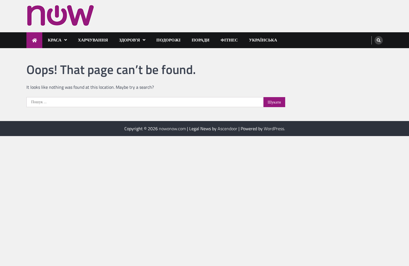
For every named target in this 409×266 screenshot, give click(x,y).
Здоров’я (129, 40)
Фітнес (229, 40)
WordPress (274, 128)
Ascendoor (227, 128)
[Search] (378, 40)
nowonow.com (172, 128)
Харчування (93, 40)
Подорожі (168, 40)
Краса (54, 40)
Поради (201, 40)
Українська (263, 40)
